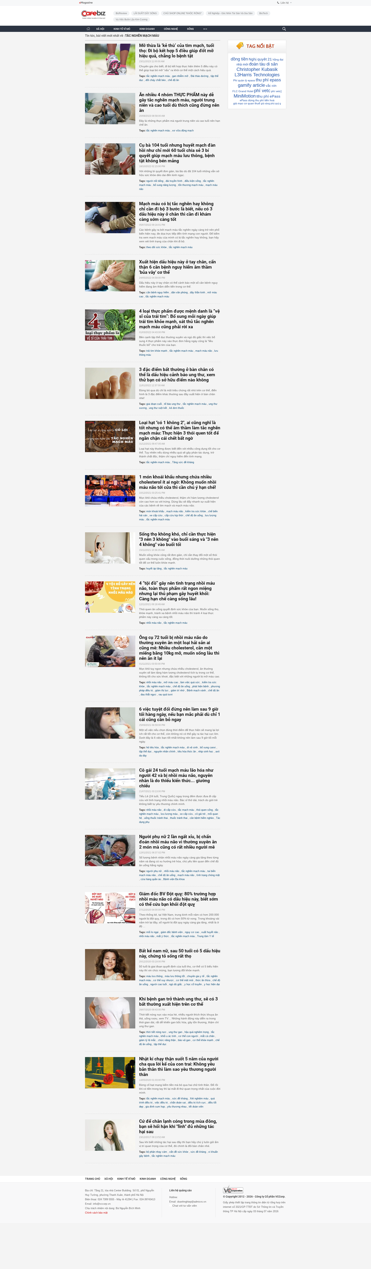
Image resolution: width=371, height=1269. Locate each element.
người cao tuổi (158, 984)
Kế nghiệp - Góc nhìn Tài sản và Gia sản (230, 13)
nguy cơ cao (192, 932)
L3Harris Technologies (257, 74)
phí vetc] (276, 91)
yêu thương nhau (176, 1106)
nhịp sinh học (205, 751)
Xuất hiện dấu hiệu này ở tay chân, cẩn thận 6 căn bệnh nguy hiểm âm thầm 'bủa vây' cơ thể (177, 267)
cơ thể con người (188, 1036)
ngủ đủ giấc (175, 984)
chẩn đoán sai (178, 1102)
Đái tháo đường (199, 76)
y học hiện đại (212, 984)
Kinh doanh (148, 1178)
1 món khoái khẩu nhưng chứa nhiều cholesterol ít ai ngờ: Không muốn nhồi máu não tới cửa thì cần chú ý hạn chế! (177, 482)
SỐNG (190, 28)
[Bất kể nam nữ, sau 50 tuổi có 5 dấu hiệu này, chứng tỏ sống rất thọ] (112, 964)
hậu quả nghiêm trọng (197, 1032)
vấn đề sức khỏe (178, 1151)
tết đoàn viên (196, 1106)
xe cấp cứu (156, 515)
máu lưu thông (154, 976)
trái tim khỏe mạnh (156, 350)
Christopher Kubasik (257, 69)
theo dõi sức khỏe (156, 247)
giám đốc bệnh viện (172, 932)
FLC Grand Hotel (242, 91)
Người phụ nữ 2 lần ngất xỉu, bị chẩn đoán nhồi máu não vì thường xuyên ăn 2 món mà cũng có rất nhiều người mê (178, 842)
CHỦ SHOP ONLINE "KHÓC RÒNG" (182, 13)
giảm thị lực (161, 690)
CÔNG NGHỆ (171, 28)
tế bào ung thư (172, 403)
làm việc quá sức (190, 682)
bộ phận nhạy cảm (156, 1151)
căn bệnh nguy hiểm (157, 292)
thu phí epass (268, 79)
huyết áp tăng (154, 568)
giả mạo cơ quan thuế (246, 103)
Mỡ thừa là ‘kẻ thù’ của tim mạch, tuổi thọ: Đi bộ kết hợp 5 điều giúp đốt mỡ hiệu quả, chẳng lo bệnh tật (176, 51)
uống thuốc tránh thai (156, 818)
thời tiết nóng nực (156, 1032)
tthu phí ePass (268, 96)
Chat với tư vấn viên (184, 1205)
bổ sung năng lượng (164, 185)
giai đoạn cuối (154, 403)
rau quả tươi (166, 694)
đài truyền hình (174, 180)
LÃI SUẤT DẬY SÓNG (145, 13)
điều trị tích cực (197, 1102)
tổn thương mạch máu (190, 185)
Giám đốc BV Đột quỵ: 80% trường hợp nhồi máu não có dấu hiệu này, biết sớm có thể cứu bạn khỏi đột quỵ (178, 899)
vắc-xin (271, 86)
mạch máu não (203, 350)
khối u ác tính (168, 1036)
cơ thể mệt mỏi (184, 980)
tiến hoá (269, 100)
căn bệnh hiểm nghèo (202, 818)
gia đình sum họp (155, 1106)
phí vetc (262, 90)
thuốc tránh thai (178, 818)
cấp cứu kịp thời (174, 515)
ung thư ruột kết (158, 408)
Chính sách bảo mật (96, 1212)
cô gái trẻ (200, 813)
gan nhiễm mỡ (180, 76)
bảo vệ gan (184, 1040)
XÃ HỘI (100, 28)
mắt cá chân (207, 1036)
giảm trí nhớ (178, 690)
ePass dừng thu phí (252, 100)
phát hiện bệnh (200, 686)
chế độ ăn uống (194, 515)
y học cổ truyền (193, 984)
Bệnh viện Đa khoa (174, 879)
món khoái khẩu (155, 511)
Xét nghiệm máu (199, 1098)
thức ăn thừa (203, 980)
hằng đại (278, 59)
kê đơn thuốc (176, 408)
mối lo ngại (152, 932)
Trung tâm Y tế (205, 936)
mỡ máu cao (171, 682)
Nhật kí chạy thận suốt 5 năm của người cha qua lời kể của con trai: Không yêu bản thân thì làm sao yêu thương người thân (178, 1066)
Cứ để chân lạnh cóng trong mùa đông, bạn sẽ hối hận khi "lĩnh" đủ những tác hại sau (178, 1126)
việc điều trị (161, 1102)
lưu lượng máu (169, 813)
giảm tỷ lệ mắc (147, 1040)
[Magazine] (86, 3)
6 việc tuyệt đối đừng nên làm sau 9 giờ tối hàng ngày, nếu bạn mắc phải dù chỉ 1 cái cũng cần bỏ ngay (179, 714)
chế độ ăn (173, 80)
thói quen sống (204, 809)
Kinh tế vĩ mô (126, 1178)
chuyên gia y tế (195, 976)
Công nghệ (168, 1178)
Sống (183, 1178)
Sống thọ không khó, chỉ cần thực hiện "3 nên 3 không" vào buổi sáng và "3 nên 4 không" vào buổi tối (178, 539)
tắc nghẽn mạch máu (158, 76)
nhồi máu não (153, 622)
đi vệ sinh (192, 747)
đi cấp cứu (170, 809)
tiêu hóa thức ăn (187, 751)
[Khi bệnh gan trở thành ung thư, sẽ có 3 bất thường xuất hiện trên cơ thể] (112, 1012)
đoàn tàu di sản (263, 64)
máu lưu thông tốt (175, 976)
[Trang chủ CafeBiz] (88, 28)
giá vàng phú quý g (271, 103)
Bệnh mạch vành (196, 690)
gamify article (251, 85)
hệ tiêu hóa (152, 747)
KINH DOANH (147, 28)
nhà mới (242, 64)
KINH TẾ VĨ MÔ (122, 28)
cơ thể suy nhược (163, 980)
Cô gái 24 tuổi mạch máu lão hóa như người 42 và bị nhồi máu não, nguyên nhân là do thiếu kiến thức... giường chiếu (176, 778)
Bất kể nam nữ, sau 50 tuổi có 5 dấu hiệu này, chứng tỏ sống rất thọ (179, 953)
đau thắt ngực (148, 694)
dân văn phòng (179, 292)
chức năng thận (167, 1040)
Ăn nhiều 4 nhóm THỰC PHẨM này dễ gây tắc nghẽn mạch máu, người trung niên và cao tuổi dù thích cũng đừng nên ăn (179, 102)
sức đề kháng (180, 1098)
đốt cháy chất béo (156, 80)
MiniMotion (245, 96)
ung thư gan (175, 1032)
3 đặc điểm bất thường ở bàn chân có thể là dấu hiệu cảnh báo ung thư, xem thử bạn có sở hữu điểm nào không (177, 375)
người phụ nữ (154, 871)
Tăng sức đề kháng (183, 462)
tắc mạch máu (186, 809)
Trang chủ (92, 1178)
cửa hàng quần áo (151, 879)
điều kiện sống (193, 180)
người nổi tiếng (154, 180)
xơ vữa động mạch (183, 130)
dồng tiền (239, 59)
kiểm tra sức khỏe (195, 511)
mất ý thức (163, 936)
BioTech (263, 13)
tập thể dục (145, 751)
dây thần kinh (197, 292)
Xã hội (108, 1178)
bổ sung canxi (208, 747)
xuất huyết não (209, 932)
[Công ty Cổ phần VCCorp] (233, 1189)
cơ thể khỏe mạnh (203, 1040)
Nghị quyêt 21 (260, 59)
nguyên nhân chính (164, 751)
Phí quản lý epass (244, 80)
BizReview (121, 13)
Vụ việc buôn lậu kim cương (131, 19)
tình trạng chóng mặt (208, 875)
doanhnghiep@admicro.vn (191, 1201)
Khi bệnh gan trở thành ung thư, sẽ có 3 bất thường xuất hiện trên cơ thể (178, 1001)
